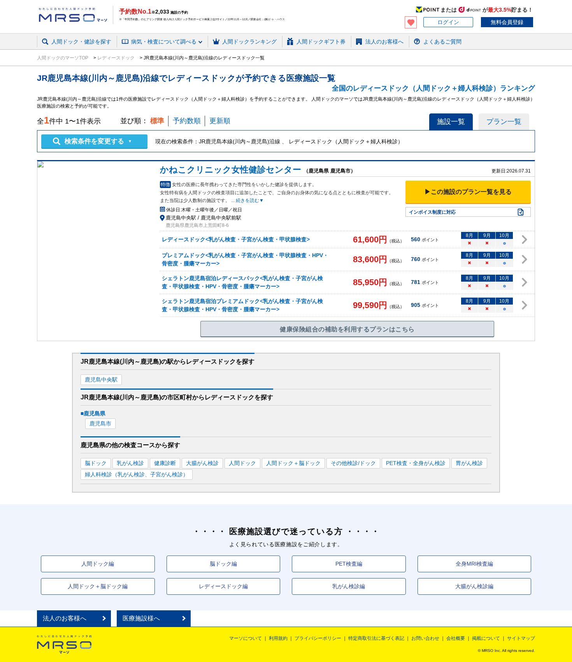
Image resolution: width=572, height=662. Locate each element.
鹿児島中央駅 (101, 379)
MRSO (64, 644)
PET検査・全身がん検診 (416, 463)
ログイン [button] (448, 22)
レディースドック (116, 58)
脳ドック (96, 463)
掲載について (486, 638)
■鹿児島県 (93, 413)
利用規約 (278, 638)
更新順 (219, 121)
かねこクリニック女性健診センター (230, 169)
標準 (157, 121)
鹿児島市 (100, 423)
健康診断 (165, 463)
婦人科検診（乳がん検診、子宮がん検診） (136, 474)
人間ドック (242, 463)
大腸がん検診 (202, 463)
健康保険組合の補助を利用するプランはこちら (347, 329)
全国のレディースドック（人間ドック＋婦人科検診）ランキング (433, 88)
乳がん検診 (130, 463)
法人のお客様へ (64, 618)
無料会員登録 (507, 22)
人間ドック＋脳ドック (293, 463)
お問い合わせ (425, 638)
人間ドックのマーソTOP (63, 58)
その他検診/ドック (353, 463)
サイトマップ (521, 638)
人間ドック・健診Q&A (144, 52)
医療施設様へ (141, 618)
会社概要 (455, 638)
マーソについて (245, 638)
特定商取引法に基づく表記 (376, 638)
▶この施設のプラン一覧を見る (468, 191)
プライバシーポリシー (318, 638)
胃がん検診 (469, 463)
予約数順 (187, 121)
